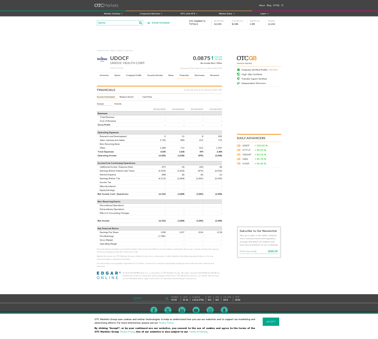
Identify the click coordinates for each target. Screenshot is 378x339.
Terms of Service (198, 331)
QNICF (246, 145)
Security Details (155, 75)
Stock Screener (160, 22)
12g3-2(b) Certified (251, 74)
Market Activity (103, 50)
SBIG (245, 159)
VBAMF (246, 154)
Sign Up (273, 251)
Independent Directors (253, 83)
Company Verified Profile (259, 69)
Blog (269, 5)
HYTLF (246, 150)
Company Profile (133, 75)
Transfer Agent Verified (254, 79)
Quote (117, 75)
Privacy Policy (166, 323)
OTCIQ (276, 5)
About (262, 5)
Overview (104, 75)
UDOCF (119, 50)
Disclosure (200, 75)
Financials (184, 75)
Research (214, 75)
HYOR (245, 163)
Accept (271, 321)
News (171, 75)
